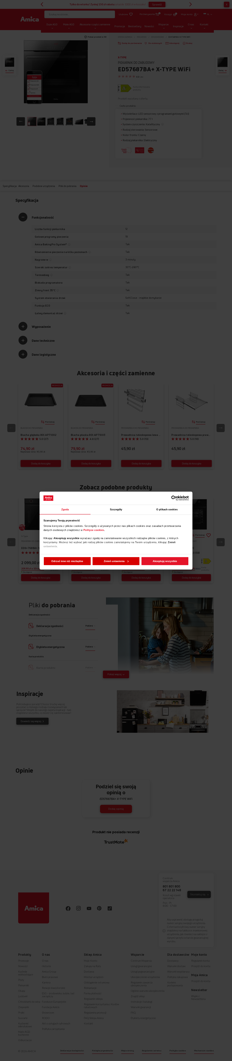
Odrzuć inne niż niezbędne (67, 561)
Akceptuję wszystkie (165, 561)
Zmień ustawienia (114, 561)
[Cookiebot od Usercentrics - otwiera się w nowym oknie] (174, 498)
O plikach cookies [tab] (167, 509)
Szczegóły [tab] (116, 509)
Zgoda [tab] (65, 509)
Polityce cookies (93, 529)
